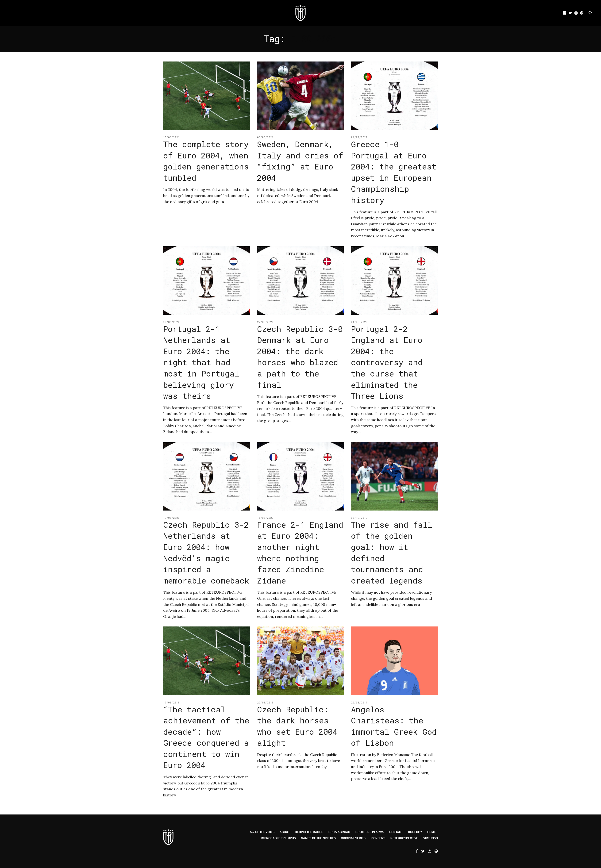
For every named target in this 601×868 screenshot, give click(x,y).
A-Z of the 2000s (262, 832)
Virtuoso (430, 838)
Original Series (353, 838)
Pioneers (378, 838)
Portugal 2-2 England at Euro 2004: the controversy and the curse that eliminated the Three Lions (387, 362)
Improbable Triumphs (278, 838)
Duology (415, 832)
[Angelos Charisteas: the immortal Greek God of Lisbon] (394, 660)
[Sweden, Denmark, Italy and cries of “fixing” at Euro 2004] (300, 95)
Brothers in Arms (369, 832)
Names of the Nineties (318, 838)
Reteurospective (404, 838)
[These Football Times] (300, 13)
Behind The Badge (309, 832)
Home (431, 832)
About (285, 832)
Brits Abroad (339, 832)
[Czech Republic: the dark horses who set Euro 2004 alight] (300, 660)
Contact (396, 832)
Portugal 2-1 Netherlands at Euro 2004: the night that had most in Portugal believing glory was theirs (201, 362)
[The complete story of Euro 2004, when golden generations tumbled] (206, 95)
